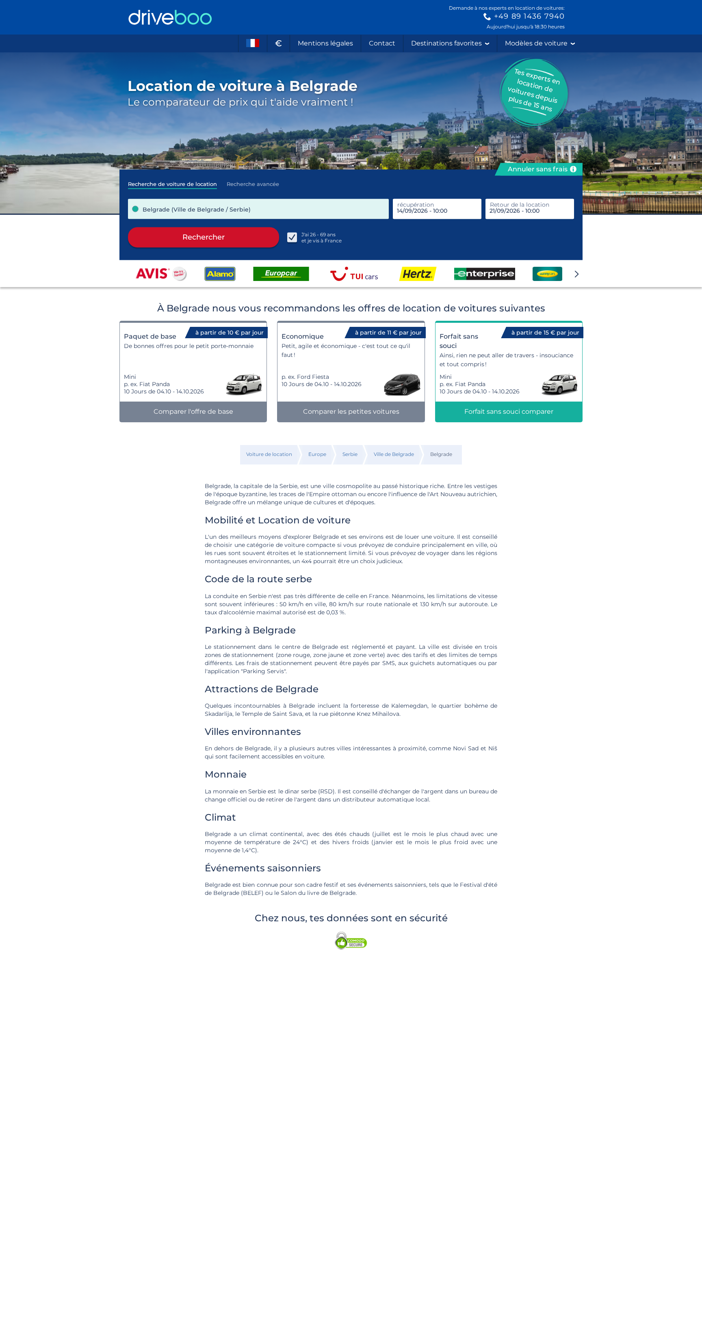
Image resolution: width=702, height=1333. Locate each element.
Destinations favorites (446, 43)
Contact (382, 43)
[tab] (172, 181)
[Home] (170, 17)
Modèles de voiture (536, 43)
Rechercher (203, 237)
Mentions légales (325, 43)
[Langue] (252, 43)
